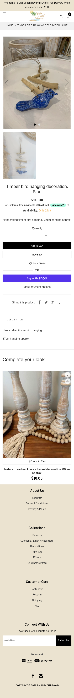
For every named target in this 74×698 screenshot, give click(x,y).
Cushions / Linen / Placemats (37, 540)
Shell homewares (37, 562)
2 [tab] (39, 124)
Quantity (37, 228)
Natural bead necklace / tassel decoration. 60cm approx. (37, 471)
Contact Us (37, 588)
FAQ (37, 605)
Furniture (37, 551)
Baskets (37, 535)
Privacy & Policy (37, 508)
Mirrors (37, 557)
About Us (37, 497)
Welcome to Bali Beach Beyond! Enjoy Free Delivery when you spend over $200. (37, 4)
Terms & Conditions (37, 503)
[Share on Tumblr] (59, 303)
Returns (37, 594)
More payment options (37, 286)
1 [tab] (35, 124)
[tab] (15, 319)
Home (10, 25)
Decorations (37, 546)
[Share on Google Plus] (53, 303)
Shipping (37, 600)
